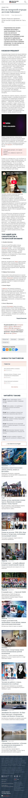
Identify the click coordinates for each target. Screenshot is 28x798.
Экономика (4, 647)
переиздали (5, 248)
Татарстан (5, 342)
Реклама (4, 781)
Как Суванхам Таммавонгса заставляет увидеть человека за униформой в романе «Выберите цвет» (13, 685)
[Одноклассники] (7, 349)
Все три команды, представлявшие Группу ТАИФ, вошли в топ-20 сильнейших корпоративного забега (13, 504)
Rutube (8, 333)
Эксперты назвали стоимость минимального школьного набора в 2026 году (14, 438)
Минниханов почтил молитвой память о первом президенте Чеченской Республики (14, 425)
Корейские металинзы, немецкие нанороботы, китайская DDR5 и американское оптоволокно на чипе (14, 472)
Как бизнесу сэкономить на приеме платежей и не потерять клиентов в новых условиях (14, 716)
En (18, 779)
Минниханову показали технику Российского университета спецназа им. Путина (13, 431)
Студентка (4, 288)
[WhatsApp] (10, 349)
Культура (13, 339)
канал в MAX (8, 328)
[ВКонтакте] (4, 349)
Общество (5, 7)
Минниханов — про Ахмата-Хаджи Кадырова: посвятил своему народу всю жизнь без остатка (14, 419)
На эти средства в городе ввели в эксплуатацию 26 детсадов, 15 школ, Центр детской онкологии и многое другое (14, 747)
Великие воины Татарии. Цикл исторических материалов (12, 376)
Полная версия (6, 792)
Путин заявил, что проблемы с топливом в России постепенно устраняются (13, 407)
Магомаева (10, 306)
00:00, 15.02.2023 (5, 15)
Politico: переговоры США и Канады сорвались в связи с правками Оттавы (13, 401)
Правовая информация (7, 783)
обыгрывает (10, 278)
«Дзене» (14, 333)
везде (16, 261)
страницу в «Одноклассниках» (12, 329)
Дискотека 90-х (18, 15)
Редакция (4, 779)
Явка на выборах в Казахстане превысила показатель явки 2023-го (13, 413)
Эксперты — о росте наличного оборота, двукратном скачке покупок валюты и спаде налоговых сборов (13, 654)
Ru (15, 779)
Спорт (3, 498)
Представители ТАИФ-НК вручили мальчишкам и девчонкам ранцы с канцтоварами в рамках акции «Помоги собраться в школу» (14, 595)
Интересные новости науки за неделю (14, 623)
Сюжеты (7, 364)
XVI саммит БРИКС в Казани (12, 369)
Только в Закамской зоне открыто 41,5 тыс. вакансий (13, 565)
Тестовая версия (6, 793)
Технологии (5, 465)
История (21, 339)
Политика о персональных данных (7, 786)
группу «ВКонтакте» (14, 326)
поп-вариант (8, 144)
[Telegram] (13, 349)
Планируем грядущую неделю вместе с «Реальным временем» (14, 535)
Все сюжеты (14, 387)
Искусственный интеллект (11, 382)
